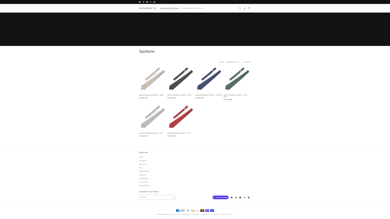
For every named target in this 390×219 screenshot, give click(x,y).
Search (141, 157)
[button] (170, 8)
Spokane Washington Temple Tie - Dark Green (235, 96)
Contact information (227, 214)
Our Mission (143, 161)
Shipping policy (216, 214)
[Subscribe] (173, 197)
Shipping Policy (144, 171)
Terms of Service (144, 185)
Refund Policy (143, 178)
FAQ (140, 168)
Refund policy (186, 214)
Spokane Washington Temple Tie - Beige (151, 95)
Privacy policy (195, 214)
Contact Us (142, 175)
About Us (142, 164)
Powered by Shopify (175, 214)
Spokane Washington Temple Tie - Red (178, 133)
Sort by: (221, 62)
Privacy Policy (143, 182)
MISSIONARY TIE (165, 214)
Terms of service (205, 214)
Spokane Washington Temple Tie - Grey (151, 133)
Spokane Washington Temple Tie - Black (179, 95)
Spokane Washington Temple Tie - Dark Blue (208, 95)
